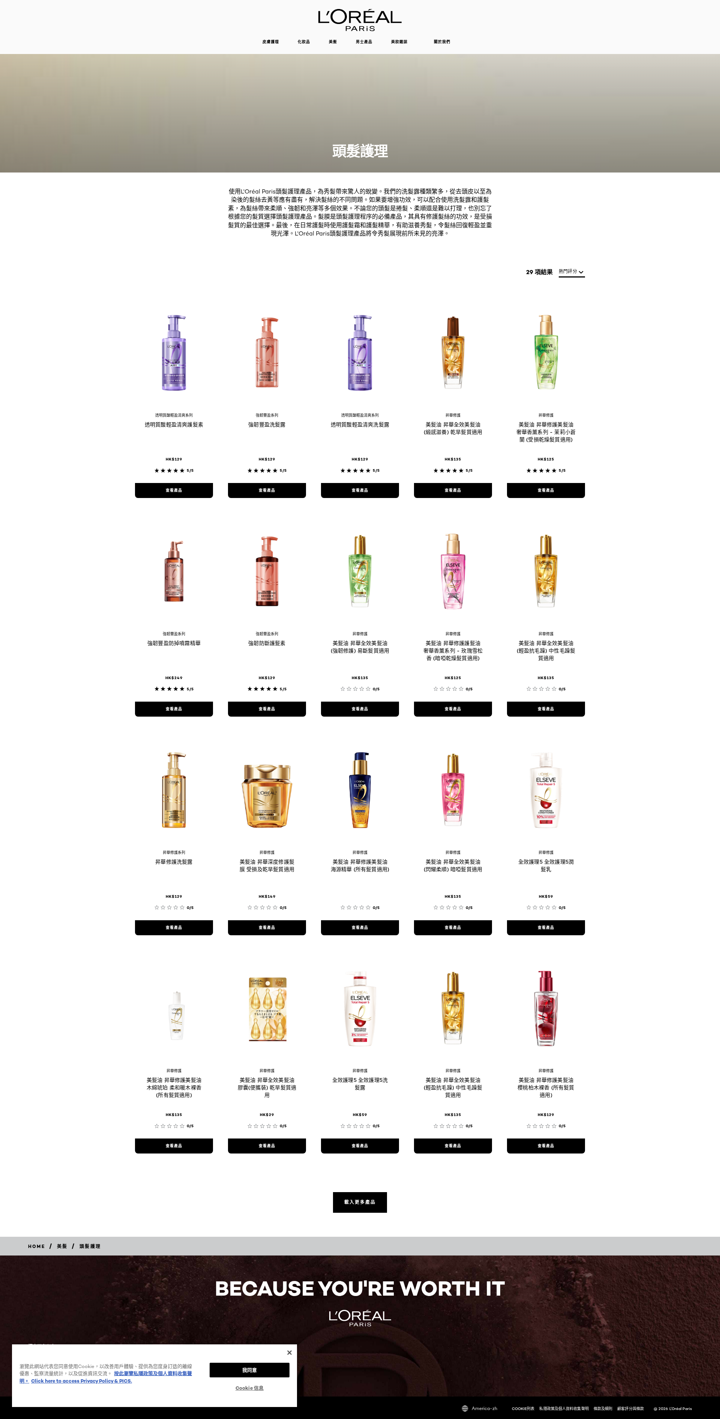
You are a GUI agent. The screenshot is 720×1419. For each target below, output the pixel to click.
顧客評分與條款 (630, 1408)
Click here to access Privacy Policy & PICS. (81, 1381)
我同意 (249, 1370)
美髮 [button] (333, 41)
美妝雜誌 (399, 41)
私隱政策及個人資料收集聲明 (563, 1408)
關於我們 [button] (442, 41)
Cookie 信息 (250, 1388)
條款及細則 (603, 1408)
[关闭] (289, 1352)
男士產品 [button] (364, 41)
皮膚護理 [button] (270, 41)
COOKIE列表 (523, 1408)
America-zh (484, 1408)
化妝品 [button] (304, 41)
